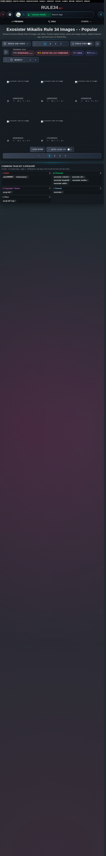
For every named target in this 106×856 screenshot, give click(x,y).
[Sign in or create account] (101, 15)
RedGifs (79, 1)
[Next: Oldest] (35, 59)
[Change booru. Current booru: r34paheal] (18, 14)
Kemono (50, 1)
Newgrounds (32, 1)
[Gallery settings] (97, 43)
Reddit (87, 1)
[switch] (82, 43)
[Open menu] (3, 15)
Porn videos (6, 1)
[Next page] (61, 43)
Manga (42, 1)
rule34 (52, 7)
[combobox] (72, 15)
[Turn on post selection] (6, 52)
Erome (72, 1)
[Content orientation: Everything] (10, 15)
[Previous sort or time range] (6, 59)
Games (65, 1)
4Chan (58, 1)
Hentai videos (19, 1)
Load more (37, 149)
